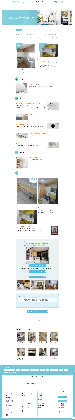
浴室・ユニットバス (25, 399)
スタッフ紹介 (40, 397)
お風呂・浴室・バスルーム (9, 400)
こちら (36, 232)
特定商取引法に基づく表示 (61, 411)
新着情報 (39, 407)
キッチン (12, 8)
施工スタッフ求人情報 (41, 405)
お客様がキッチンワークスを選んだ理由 (27, 393)
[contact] (62, 2)
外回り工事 (6, 372)
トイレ (6, 404)
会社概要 (6, 395)
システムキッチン (24, 398)
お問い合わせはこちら (34, 311)
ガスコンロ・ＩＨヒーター (26, 406)
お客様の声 (23, 391)
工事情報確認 (40, 395)
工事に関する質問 (41, 403)
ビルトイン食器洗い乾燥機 (26, 403)
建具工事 (7, 408)
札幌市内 (7, 414)
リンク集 (58, 412)
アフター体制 (40, 393)
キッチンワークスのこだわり (9, 391)
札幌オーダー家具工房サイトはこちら (36, 276)
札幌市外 (7, 415)
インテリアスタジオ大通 (8, 393)
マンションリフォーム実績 (8, 412)
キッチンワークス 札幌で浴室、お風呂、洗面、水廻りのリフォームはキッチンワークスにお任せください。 (18, 2)
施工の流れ (39, 391)
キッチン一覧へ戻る (37, 320)
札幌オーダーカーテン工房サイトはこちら (36, 271)
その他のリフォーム (12, 372)
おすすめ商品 (23, 395)
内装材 (23, 411)
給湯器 (23, 410)
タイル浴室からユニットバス (9, 401)
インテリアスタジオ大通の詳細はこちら (37, 265)
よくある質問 (40, 399)
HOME (3, 8)
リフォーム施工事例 (7, 8)
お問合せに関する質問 (42, 400)
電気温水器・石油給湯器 (9, 405)
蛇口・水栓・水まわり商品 (26, 407)
